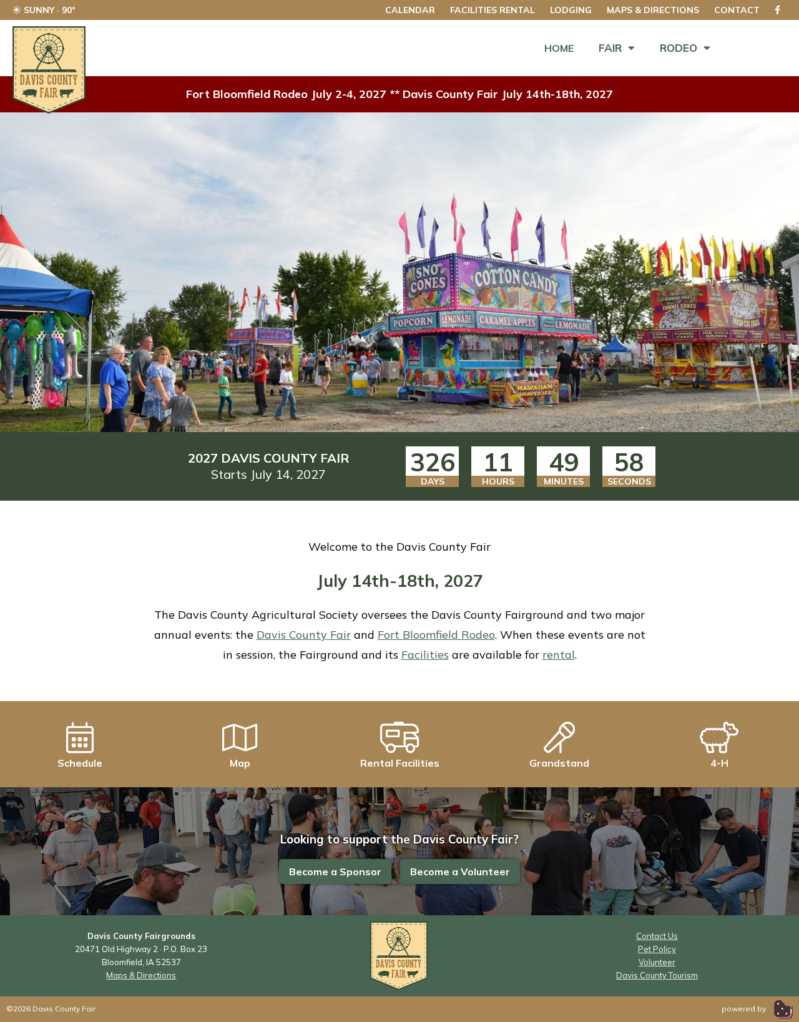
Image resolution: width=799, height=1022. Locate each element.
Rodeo (678, 47)
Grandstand (559, 763)
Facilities (425, 654)
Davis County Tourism (657, 975)
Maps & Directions (653, 10)
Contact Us (657, 936)
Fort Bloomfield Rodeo (436, 634)
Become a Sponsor (335, 871)
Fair (610, 47)
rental (558, 654)
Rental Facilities (399, 763)
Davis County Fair (304, 634)
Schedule (79, 763)
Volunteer (657, 962)
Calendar (410, 10)
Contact (737, 10)
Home (559, 48)
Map (240, 763)
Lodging (571, 10)
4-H (719, 763)
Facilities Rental (492, 10)
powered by (745, 1008)
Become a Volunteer (460, 871)
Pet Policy (657, 949)
